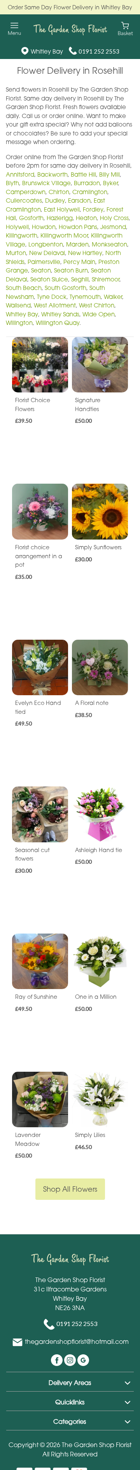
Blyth (12, 182)
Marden (77, 244)
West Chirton (96, 305)
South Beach (24, 287)
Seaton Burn (71, 270)
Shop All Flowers (70, 1189)
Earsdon (79, 200)
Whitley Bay (22, 314)
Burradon (87, 182)
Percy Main (79, 261)
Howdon (44, 226)
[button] (70, 1381)
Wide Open (98, 314)
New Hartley (85, 252)
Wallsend (18, 305)
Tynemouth (85, 296)
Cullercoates (24, 200)
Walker (113, 296)
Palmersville (44, 261)
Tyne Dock (51, 296)
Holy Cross (114, 217)
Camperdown (26, 191)
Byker (110, 182)
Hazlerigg (60, 217)
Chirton (59, 191)
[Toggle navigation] (14, 28)
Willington (19, 322)
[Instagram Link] (70, 1359)
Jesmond (113, 226)
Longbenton (45, 244)
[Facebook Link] (57, 1359)
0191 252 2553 (99, 51)
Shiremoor (105, 279)
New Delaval (47, 252)
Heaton (86, 217)
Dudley (55, 200)
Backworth (52, 174)
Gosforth (31, 217)
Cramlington (89, 191)
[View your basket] (125, 28)
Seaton (41, 270)
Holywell (17, 226)
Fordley (93, 209)
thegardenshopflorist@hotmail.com (77, 1341)
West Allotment (55, 305)
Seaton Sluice (49, 279)
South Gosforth (65, 287)
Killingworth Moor (64, 235)
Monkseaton (109, 244)
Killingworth (21, 235)
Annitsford (20, 174)
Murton (16, 252)
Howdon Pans (78, 226)
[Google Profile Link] (83, 1359)
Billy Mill (109, 174)
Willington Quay (57, 322)
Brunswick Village (46, 182)
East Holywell (62, 209)
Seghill (80, 279)
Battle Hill (83, 174)
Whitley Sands (60, 314)
